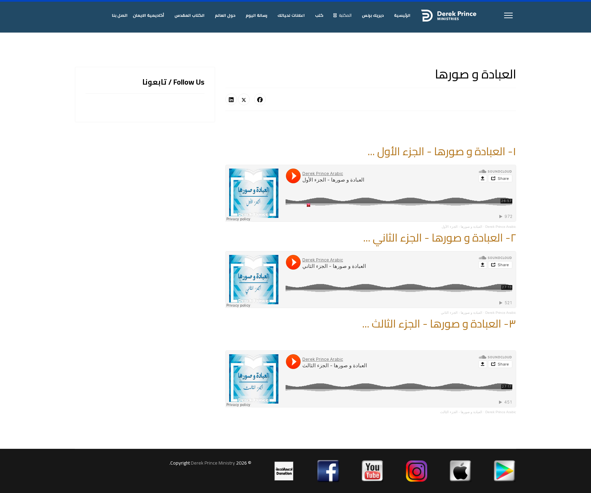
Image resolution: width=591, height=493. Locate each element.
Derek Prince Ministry (213, 462)
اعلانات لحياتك (291, 15)
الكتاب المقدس (189, 15)
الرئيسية (402, 15)
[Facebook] (260, 99)
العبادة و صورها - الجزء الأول (462, 227)
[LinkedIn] (231, 99)
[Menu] (508, 15)
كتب (319, 15)
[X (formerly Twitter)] (244, 99)
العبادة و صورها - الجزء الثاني (461, 313)
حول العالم (225, 15)
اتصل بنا (120, 15)
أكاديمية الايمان (148, 15)
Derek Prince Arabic (500, 227)
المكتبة (345, 15)
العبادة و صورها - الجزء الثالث (461, 412)
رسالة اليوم (256, 15)
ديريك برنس (373, 15)
